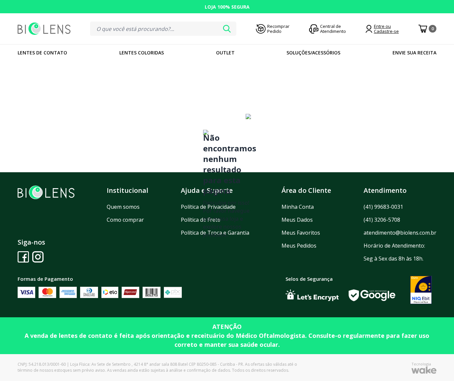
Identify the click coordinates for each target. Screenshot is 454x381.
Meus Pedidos (299, 245)
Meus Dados (297, 219)
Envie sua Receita (414, 52)
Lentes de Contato (42, 52)
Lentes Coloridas (141, 52)
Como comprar (125, 219)
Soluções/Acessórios (313, 52)
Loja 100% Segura (227, 7)
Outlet (225, 52)
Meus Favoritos (301, 232)
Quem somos (123, 206)
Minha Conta (298, 206)
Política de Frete (200, 219)
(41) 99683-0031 (383, 206)
